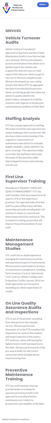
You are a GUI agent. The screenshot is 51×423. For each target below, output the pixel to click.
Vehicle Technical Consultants (15, 419)
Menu (44, 4)
